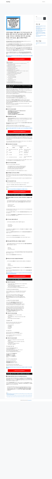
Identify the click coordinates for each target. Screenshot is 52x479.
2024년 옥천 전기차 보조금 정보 (12, 66)
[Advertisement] (26, 9)
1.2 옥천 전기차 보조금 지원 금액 (12, 76)
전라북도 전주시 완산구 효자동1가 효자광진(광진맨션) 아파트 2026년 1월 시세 (40, 33)
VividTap (8, 1)
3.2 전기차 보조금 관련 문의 (12, 81)
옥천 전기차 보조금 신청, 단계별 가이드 (12, 74)
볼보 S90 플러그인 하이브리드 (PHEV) (13, 68)
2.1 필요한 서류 (11, 78)
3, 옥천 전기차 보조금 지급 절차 (12, 79)
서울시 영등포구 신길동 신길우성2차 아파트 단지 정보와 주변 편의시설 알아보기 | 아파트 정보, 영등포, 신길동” (19, 396)
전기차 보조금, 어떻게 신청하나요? (12, 71)
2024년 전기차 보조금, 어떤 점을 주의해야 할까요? (14, 73)
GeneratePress (30, 400)
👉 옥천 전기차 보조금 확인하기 (19, 59)
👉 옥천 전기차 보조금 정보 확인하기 (19, 276)
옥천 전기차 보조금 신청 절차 (11, 64)
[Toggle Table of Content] (27, 62)
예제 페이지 (43, 1)
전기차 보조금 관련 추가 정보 (11, 69)
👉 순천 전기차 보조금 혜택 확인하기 (19, 191)
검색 (36, 16)
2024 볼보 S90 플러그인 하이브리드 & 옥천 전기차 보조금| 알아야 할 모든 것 (17, 63)
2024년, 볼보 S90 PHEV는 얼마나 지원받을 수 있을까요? (15, 72)
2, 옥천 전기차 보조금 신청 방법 (12, 77)
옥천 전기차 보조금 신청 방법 (11, 67)
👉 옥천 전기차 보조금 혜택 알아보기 (19, 131)
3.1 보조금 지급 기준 (11, 80)
